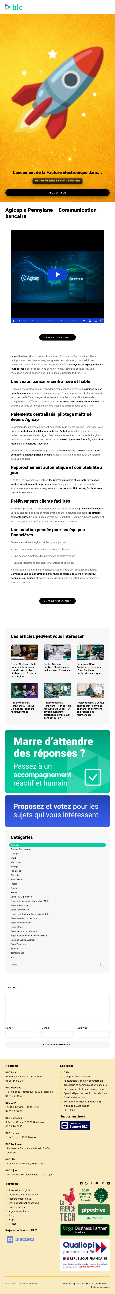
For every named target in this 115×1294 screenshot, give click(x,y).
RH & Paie (69, 1109)
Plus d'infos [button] (58, 192)
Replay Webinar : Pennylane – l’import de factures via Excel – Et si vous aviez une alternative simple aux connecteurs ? (57, 710)
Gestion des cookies (100, 1287)
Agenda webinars (19, 1211)
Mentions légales (71, 1283)
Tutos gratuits (17, 1207)
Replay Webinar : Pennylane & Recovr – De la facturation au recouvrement (23, 707)
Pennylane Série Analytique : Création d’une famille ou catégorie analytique (89, 669)
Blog (11, 1215)
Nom (9, 1027)
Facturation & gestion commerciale (83, 1080)
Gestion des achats (75, 1097)
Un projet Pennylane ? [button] (57, 337)
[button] (108, 7)
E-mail (46, 1027)
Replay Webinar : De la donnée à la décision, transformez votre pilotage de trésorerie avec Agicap (24, 670)
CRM (66, 1072)
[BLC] (13, 7)
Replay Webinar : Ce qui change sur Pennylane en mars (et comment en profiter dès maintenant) (90, 708)
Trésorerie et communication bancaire (85, 1084)
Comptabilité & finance (77, 1076)
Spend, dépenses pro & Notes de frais (85, 1093)
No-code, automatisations (23, 1194)
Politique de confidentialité (94, 1283)
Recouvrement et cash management (84, 1089)
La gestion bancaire (22, 356)
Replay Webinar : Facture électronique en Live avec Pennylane (57, 667)
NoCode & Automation (76, 1105)
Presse (12, 1223)
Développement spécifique (24, 1202)
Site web (82, 1027)
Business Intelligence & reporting (82, 1101)
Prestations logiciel (20, 1190)
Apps (12, 1219)
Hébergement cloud (20, 1198)
